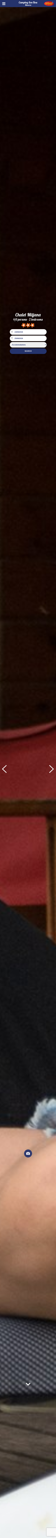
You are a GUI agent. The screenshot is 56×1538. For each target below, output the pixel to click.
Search (28, 351)
